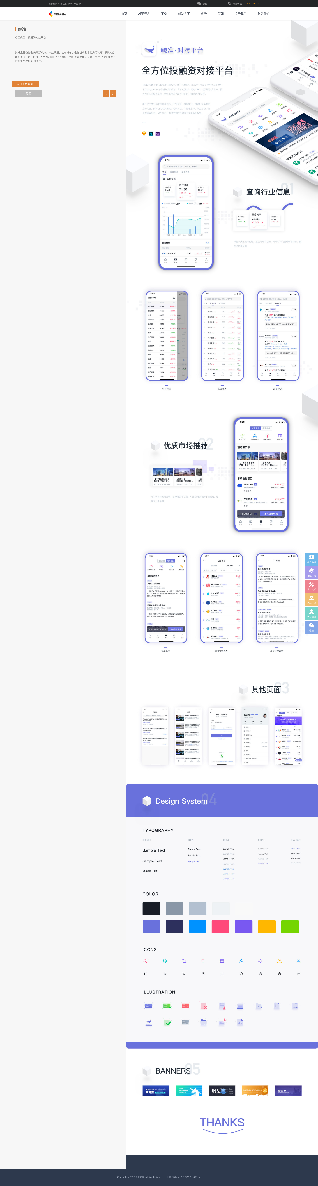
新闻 (221, 13)
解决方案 (184, 13)
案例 (164, 13)
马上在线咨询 (32, 84)
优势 (204, 13)
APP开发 (144, 13)
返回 (28, 93)
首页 (124, 13)
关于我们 (241, 13)
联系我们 (263, 13)
